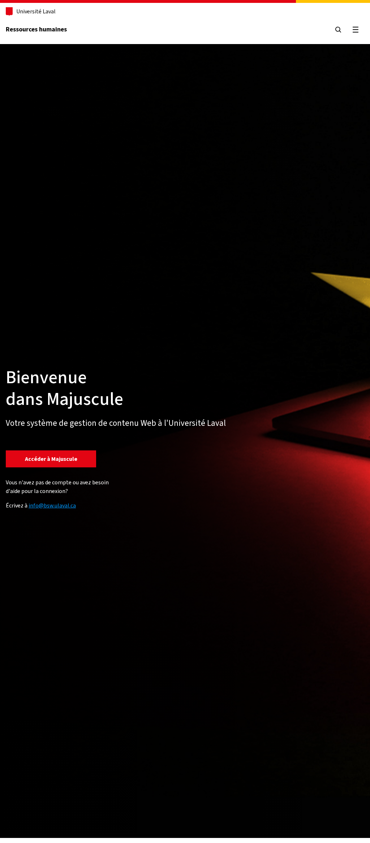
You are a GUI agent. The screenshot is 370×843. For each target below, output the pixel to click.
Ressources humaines (36, 29)
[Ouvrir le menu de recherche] (338, 29)
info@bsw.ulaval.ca (52, 505)
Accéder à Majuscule (51, 459)
